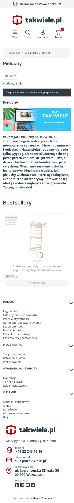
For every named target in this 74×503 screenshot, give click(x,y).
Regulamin (10, 311)
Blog (6, 417)
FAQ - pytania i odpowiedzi (20, 315)
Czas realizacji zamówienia (20, 338)
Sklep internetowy (32, 498)
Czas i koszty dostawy (16, 334)
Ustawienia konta (14, 358)
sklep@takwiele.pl (30, 461)
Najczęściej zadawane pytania (22, 322)
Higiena (46, 52)
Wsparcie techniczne (16, 413)
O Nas (7, 405)
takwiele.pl (14, 52)
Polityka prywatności (16, 319)
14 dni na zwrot (13, 382)
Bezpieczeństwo (13, 326)
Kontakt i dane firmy (16, 402)
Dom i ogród (31, 52)
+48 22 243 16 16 (29, 451)
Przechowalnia (12, 362)
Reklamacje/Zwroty (15, 385)
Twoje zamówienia (14, 354)
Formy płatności (13, 330)
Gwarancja (10, 378)
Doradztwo (10, 409)
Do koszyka (37, 283)
